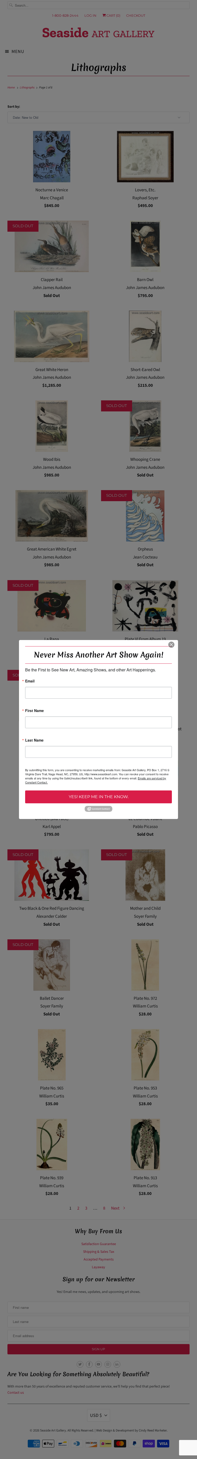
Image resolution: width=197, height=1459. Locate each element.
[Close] (171, 645)
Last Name (34, 740)
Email (30, 681)
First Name (34, 711)
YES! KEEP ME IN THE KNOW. (99, 796)
